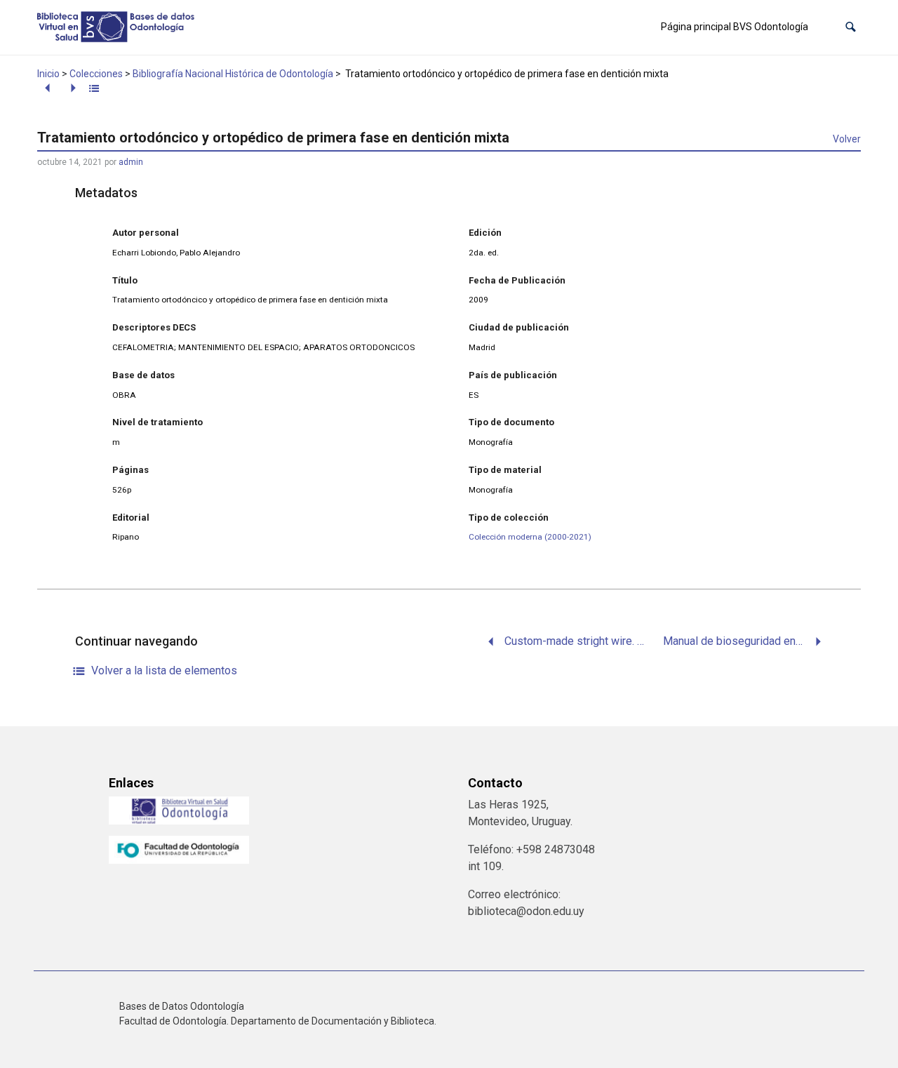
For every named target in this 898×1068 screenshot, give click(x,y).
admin (131, 162)
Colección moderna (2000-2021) (530, 537)
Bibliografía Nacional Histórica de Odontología (233, 73)
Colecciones (96, 73)
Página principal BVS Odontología (734, 26)
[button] (850, 27)
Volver (847, 139)
